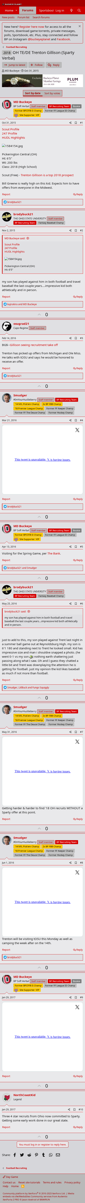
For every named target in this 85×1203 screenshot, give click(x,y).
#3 (81, 338)
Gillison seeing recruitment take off (34, 345)
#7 (81, 732)
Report (6, 194)
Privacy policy (72, 1182)
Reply (79, 194)
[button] (16, 10)
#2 (81, 230)
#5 (81, 546)
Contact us (9, 1182)
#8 (81, 862)
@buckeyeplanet (39, 39)
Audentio (62, 1196)
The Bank (53, 553)
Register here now (31, 27)
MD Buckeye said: (15, 238)
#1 (81, 122)
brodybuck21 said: (15, 611)
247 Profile (9, 133)
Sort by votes (52, 93)
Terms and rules (52, 1182)
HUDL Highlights (13, 137)
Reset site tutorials (29, 1182)
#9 (81, 997)
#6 (81, 603)
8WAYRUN (45, 1199)
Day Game (11, 1177)
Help (5, 1186)
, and (28, 687)
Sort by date (33, 93)
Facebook (63, 39)
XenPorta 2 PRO (11, 1199)
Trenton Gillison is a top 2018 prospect (47, 175)
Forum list (23, 17)
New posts (8, 17)
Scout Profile (10, 129)
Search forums (41, 17)
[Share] (70, 123)
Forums (27, 10)
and (22, 304)
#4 (81, 420)
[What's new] (71, 10)
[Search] (79, 10)
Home (9, 10)
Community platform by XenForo (34, 1193)
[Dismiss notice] (79, 27)
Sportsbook (47, 10)
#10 (81, 1109)
